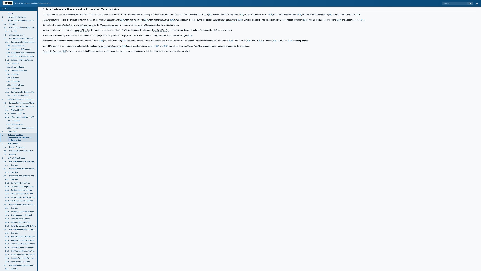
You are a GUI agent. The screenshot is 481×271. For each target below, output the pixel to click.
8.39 (157, 46)
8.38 (190, 35)
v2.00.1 (5, 9)
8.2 (210, 14)
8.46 (64, 51)
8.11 (240, 20)
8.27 (261, 41)
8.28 (274, 41)
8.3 (241, 14)
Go (470, 3)
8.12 (306, 20)
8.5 (299, 14)
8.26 (248, 41)
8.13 (339, 20)
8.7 (357, 14)
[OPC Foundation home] (8, 3)
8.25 (231, 41)
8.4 (270, 14)
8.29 (290, 41)
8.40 (165, 46)
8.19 (124, 41)
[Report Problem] (477, 3)
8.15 (101, 41)
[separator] (37, 139)
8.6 (330, 14)
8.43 (124, 46)
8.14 (363, 20)
